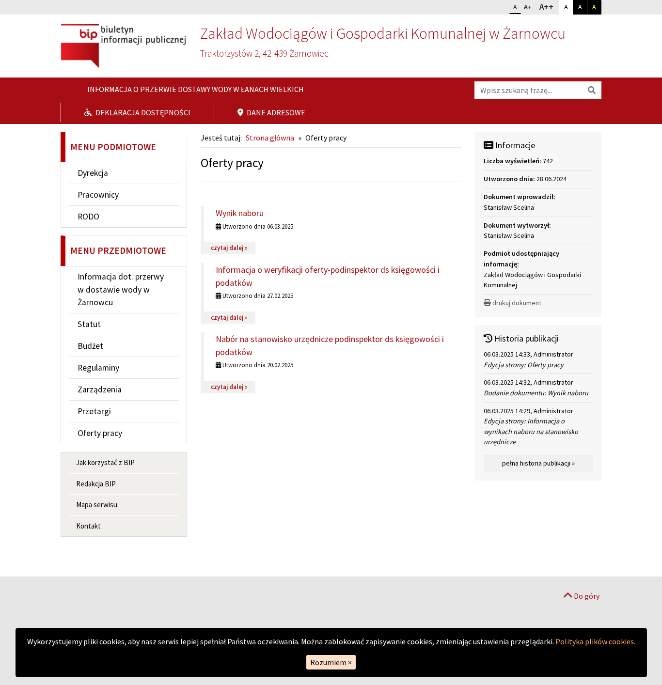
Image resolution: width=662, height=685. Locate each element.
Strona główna (270, 137)
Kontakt (88, 525)
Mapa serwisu (96, 504)
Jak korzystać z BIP (105, 462)
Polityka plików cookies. (595, 641)
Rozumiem (331, 662)
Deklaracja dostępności (142, 112)
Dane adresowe (275, 112)
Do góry (585, 596)
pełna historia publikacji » (538, 463)
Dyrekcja (93, 173)
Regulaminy (98, 367)
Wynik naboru (240, 212)
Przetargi (94, 411)
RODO (88, 216)
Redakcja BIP (96, 483)
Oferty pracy (100, 433)
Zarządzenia (100, 389)
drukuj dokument (516, 302)
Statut (89, 324)
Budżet (90, 346)
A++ (548, 6)
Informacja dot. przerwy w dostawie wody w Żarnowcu (121, 289)
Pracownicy (98, 194)
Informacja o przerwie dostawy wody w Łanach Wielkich (195, 89)
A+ (530, 6)
